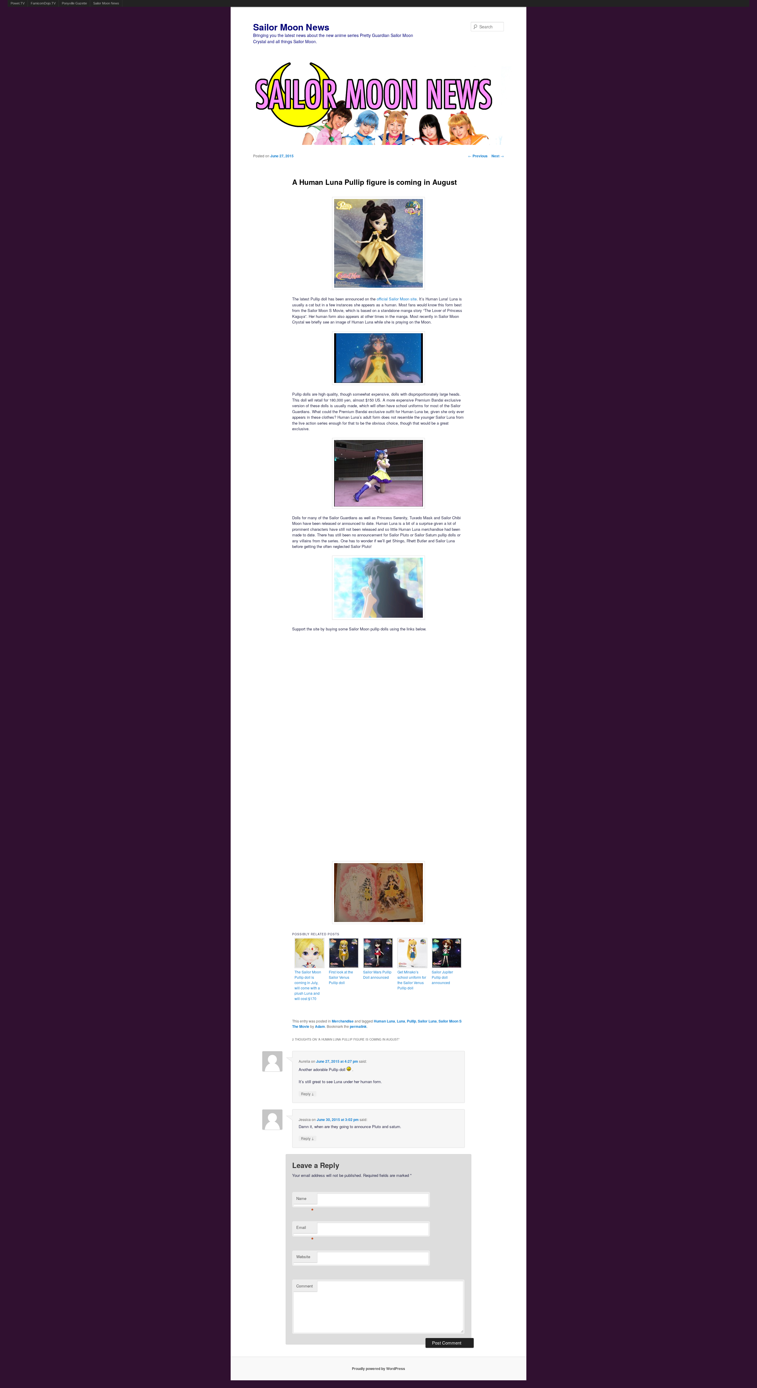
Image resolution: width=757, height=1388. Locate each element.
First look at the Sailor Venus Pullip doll (341, 977)
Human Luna (384, 1021)
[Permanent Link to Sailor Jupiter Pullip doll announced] (447, 966)
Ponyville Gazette (74, 3)
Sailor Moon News (106, 3)
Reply (307, 1093)
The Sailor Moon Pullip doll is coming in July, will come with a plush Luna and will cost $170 (308, 985)
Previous (478, 155)
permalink (358, 1026)
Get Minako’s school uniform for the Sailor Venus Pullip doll (411, 979)
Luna (401, 1021)
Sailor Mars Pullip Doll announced (377, 974)
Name (305, 1200)
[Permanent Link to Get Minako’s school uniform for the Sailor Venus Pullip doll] (412, 966)
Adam (320, 1026)
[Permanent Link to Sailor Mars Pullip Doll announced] (378, 966)
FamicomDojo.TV (43, 3)
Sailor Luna (427, 1021)
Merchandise (343, 1021)
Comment (304, 1286)
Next (497, 155)
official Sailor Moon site (397, 299)
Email (305, 1228)
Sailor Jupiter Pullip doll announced (442, 977)
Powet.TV (18, 3)
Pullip (411, 1021)
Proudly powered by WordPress (378, 1368)
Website (303, 1256)
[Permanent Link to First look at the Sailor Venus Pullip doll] (344, 966)
